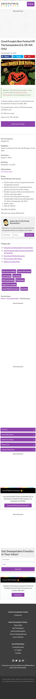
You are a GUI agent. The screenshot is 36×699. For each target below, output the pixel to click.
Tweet (18, 56)
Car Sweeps (17, 276)
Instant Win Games (24, 271)
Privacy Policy (24, 679)
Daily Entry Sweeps (9, 271)
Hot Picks (24, 289)
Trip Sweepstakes (12, 298)
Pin (29, 56)
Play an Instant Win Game (13, 259)
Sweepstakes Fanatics (20, 92)
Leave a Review (18, 637)
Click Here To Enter (18, 124)
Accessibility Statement (27, 681)
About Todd (18, 625)
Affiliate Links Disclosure (12, 681)
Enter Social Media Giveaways (14, 256)
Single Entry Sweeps (9, 284)
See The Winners (18, 628)
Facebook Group (18, 647)
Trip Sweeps (20, 280)
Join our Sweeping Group (18, 634)
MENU (31, 4)
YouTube (18, 653)
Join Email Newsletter (18, 631)
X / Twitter (18, 650)
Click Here (18, 595)
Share (7, 56)
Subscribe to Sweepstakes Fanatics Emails (18, 248)
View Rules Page (6, 172)
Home (3, 298)
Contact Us (18, 615)
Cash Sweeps (6, 276)
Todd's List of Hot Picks (12, 262)
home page (6, 95)
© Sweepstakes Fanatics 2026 (10, 679)
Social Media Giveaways (10, 289)
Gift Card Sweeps (8, 280)
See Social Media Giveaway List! (18, 505)
